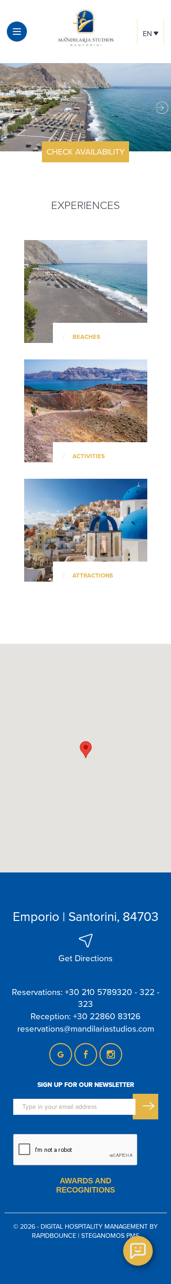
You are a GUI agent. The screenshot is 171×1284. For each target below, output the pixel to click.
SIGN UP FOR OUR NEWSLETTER (85, 1085)
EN (148, 33)
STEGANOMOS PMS (110, 1235)
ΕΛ (150, 53)
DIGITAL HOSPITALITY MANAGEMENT (94, 1226)
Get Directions (85, 958)
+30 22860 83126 (106, 1016)
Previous (9, 107)
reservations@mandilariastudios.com (85, 1028)
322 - (150, 991)
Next (162, 107)
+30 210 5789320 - (101, 991)
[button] (85, 750)
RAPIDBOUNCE (54, 1235)
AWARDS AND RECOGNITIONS (85, 1185)
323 (85, 1003)
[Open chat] (138, 1251)
